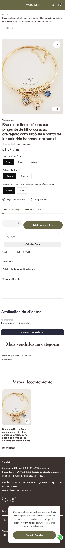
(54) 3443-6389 (9, 486)
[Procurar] (52, 5)
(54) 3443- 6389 (30, 468)
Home (5, 14)
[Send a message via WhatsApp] (59, 537)
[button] (17, 145)
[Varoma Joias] (32, 5)
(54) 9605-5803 (23, 472)
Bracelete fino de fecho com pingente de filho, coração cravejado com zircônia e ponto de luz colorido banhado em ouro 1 (16, 436)
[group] (32, 76)
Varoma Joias (8, 120)
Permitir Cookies (34, 535)
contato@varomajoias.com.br (16, 490)
